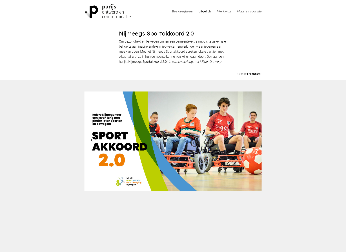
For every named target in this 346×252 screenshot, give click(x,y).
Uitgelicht (205, 11)
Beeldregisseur (182, 11)
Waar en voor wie (249, 11)
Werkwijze (224, 11)
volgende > (255, 73)
